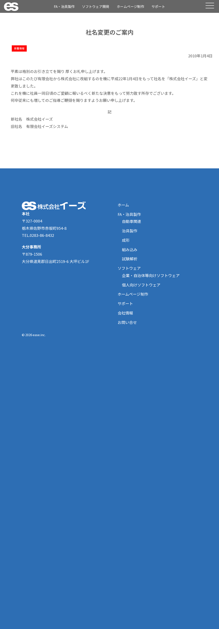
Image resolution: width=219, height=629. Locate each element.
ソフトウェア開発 (95, 6)
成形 (126, 240)
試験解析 (129, 258)
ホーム (123, 205)
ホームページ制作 (130, 6)
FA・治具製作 (64, 6)
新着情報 (19, 48)
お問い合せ (127, 322)
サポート (158, 6)
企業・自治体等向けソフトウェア (151, 275)
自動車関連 (131, 221)
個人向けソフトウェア (141, 285)
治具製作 (129, 230)
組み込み (129, 249)
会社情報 (125, 313)
